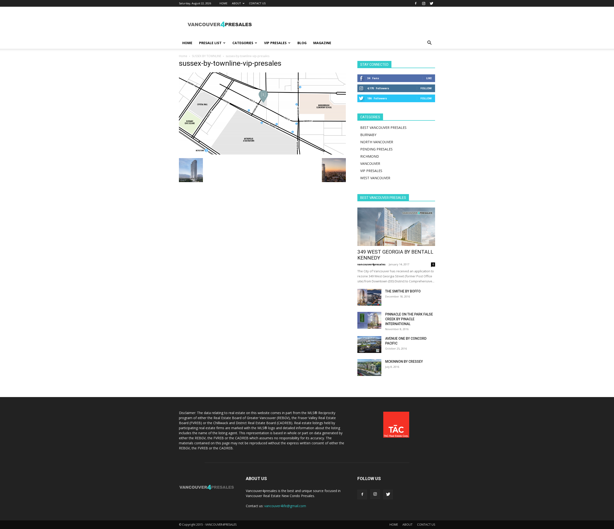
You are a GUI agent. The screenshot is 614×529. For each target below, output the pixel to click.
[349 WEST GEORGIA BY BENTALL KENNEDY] (396, 227)
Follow (426, 88)
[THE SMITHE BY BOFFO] (369, 297)
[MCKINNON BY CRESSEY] (369, 367)
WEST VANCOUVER (375, 178)
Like (429, 78)
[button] (429, 43)
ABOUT (236, 3)
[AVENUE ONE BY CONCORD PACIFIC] (369, 344)
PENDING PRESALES (376, 149)
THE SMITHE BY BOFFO (403, 291)
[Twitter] (431, 3)
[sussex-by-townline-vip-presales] (262, 153)
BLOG (302, 43)
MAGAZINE (322, 43)
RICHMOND (369, 156)
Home (183, 56)
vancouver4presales (371, 264)
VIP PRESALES (275, 43)
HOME (223, 3)
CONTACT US (257, 3)
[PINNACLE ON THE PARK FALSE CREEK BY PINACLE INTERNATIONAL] (369, 320)
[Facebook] (415, 3)
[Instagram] (423, 3)
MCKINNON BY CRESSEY (404, 361)
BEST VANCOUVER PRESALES (383, 127)
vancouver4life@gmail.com (285, 506)
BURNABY (368, 134)
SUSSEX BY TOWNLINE (206, 56)
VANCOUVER (370, 163)
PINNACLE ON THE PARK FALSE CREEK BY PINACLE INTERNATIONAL (409, 319)
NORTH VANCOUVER (376, 142)
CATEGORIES (242, 43)
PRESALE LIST (210, 43)
